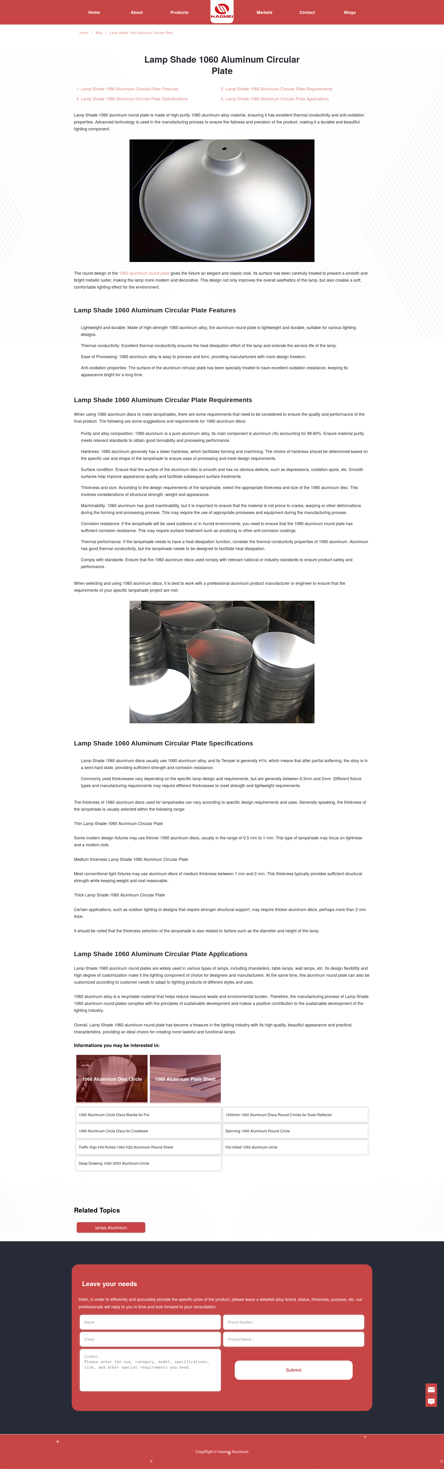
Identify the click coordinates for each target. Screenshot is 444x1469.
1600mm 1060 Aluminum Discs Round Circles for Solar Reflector (278, 1114)
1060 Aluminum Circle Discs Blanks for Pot (114, 1114)
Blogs (350, 12)
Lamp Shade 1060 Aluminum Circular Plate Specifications (134, 99)
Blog (99, 32)
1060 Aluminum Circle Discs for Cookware (113, 1130)
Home (94, 12)
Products (179, 12)
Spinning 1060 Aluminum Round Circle (257, 1130)
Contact (307, 12)
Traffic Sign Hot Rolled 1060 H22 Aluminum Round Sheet (126, 1147)
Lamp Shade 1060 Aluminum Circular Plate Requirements (278, 89)
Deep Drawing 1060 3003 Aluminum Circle (114, 1163)
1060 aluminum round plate (144, 273)
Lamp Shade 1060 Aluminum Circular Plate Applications (277, 99)
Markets (264, 12)
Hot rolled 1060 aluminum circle (251, 1147)
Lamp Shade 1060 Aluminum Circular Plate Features (129, 89)
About (137, 12)
